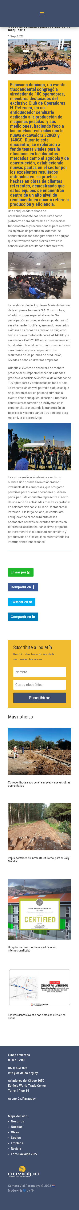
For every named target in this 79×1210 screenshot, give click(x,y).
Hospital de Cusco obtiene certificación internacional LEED (32, 948)
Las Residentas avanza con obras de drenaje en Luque (37, 1016)
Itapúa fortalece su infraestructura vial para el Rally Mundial (38, 859)
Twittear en (19, 602)
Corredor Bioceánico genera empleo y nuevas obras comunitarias (39, 784)
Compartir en (21, 587)
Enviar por (18, 572)
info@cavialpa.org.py (23, 1073)
